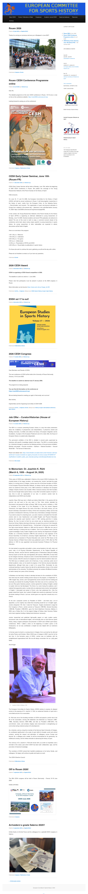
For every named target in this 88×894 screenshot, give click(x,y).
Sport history (49, 291)
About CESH (12, 17)
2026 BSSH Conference (69, 58)
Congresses (39, 17)
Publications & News (25, 168)
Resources (75, 17)
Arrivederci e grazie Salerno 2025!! (27, 824)
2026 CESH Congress (20, 353)
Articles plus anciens (14, 881)
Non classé (17, 461)
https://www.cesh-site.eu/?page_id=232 (39, 287)
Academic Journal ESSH (50, 17)
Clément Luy (25, 87)
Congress (17, 72)
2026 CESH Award (18, 265)
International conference (49, 407)
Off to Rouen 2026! (19, 769)
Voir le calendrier (68, 83)
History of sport (42, 291)
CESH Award (34, 291)
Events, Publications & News (25, 17)
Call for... (17, 291)
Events (21, 72)
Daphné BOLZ (24, 31)
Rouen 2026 (15, 28)
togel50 (43, 893)
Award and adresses (64, 17)
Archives (11, 21)
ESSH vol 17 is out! (19, 299)
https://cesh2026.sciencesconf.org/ (38, 97)
